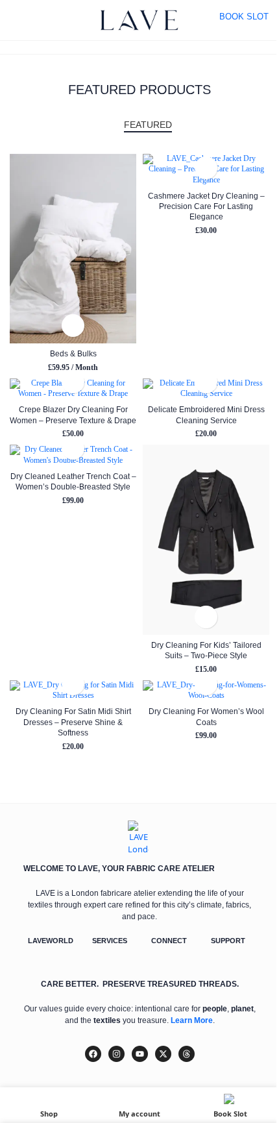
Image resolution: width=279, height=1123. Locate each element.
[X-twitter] (163, 1054)
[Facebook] (93, 1054)
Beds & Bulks (73, 353)
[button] (73, 325)
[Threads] (186, 1054)
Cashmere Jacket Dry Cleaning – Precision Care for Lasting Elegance (206, 206)
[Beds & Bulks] (73, 248)
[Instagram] (116, 1054)
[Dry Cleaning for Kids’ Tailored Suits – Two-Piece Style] (206, 540)
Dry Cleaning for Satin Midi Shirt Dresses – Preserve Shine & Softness (73, 722)
